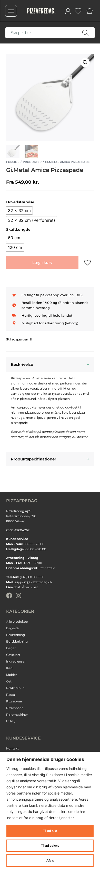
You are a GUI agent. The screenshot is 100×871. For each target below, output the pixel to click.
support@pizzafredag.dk (33, 582)
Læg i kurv (42, 262)
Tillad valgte (50, 845)
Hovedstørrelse (20, 202)
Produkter (32, 162)
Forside (12, 162)
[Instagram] (18, 595)
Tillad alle (50, 831)
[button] (85, 62)
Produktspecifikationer (33, 459)
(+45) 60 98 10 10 (32, 577)
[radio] (19, 210)
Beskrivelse (22, 364)
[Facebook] (9, 595)
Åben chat (30, 587)
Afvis (50, 860)
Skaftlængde (18, 229)
